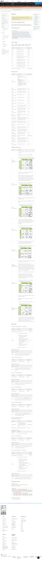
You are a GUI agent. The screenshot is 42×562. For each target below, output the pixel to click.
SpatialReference (5, 44)
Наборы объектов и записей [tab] (5, 23)
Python (27, 5)
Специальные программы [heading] (13, 535)
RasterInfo (4, 41)
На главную (3, 5)
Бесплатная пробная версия (29, 3)
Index (3, 34)
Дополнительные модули (20, 3)
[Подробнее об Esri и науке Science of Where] (3, 508)
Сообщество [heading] (14, 516)
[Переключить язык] (38, 1)
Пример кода (36, 24)
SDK (30, 5)
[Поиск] (36, 1)
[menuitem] (5, 519)
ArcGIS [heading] (3, 516)
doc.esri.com (20, 7)
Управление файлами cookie (32, 556)
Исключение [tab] (4, 19)
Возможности (8, 3)
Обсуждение (36, 18)
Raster (3, 39)
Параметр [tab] (3, 53)
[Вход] (40, 1)
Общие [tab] (3, 27)
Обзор (3, 3)
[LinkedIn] (5, 512)
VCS (3, 48)
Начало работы (8, 5)
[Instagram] (3, 514)
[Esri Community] (1, 514)
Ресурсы (12, 3)
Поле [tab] (3, 25)
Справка (13, 5)
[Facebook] (1, 512)
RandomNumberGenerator (6, 37)
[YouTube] (5, 514)
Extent (3, 32)
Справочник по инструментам (20, 5)
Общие (9, 11)
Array (3, 30)
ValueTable (4, 46)
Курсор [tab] (3, 17)
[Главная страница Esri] (2, 1)
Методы (36, 23)
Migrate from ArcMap (35, 5)
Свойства (36, 20)
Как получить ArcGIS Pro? (37, 3)
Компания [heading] (3, 534)
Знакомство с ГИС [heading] (23, 516)
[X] (3, 512)
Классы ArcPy (6, 11)
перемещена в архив (23, 17)
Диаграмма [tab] (4, 15)
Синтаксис (36, 19)
